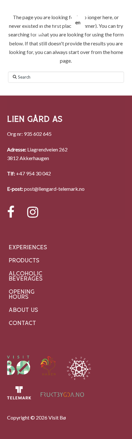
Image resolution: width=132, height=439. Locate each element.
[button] (111, 22)
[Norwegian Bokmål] (90, 22)
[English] (77, 22)
